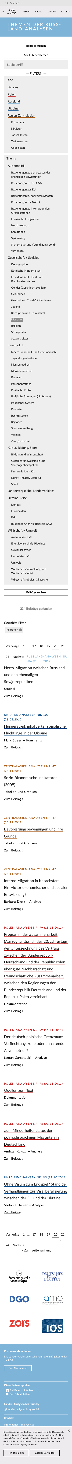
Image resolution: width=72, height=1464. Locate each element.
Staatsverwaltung (22, 428)
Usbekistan (18, 147)
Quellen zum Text (18, 1090)
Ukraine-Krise (17, 498)
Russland (14, 101)
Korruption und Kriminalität (28, 313)
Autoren (65, 12)
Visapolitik (17, 251)
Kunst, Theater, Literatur (26, 477)
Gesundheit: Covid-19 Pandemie (31, 300)
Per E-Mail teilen (19, 1394)
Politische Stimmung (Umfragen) (31, 396)
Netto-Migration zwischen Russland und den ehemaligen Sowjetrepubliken (34, 675)
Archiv (38, 12)
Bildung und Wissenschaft (27, 454)
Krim (14, 517)
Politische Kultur (21, 390)
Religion (16, 325)
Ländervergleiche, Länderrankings (31, 490)
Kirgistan (16, 128)
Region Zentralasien (21, 115)
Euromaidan (18, 511)
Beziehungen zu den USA (26, 183)
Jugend (15, 306)
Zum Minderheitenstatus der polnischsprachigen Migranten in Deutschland (31, 1137)
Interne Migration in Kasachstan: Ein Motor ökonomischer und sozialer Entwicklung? (36, 888)
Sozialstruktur (19, 338)
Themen (25, 12)
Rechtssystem (19, 415)
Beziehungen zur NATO (25, 202)
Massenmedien (20, 364)
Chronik (52, 12)
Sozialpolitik (18, 332)
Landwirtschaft (20, 556)
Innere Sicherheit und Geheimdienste (34, 352)
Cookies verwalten (45, 1453)
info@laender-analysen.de (19, 1424)
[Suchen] (7, 3)
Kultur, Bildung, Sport (22, 447)
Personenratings (21, 384)
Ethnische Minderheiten (26, 270)
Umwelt (16, 562)
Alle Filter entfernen (36, 55)
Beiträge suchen (36, 45)
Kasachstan (18, 122)
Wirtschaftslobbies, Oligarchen (30, 579)
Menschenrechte (21, 371)
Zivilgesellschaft (21, 441)
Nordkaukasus (20, 225)
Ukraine (13, 108)
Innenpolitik (16, 345)
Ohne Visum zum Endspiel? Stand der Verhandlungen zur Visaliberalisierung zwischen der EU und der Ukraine (35, 1191)
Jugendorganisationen (24, 358)
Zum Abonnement (18, 1368)
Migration (17, 319)
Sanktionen (18, 232)
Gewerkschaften (21, 550)
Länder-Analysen (12, 11)
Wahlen (16, 434)
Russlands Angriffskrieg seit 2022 (31, 523)
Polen (12, 94)
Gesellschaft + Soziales (23, 257)
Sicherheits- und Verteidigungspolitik (33, 244)
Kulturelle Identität (23, 471)
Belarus (13, 87)
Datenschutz (58, 1432)
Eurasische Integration (25, 219)
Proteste (16, 409)
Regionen (16, 422)
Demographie (19, 264)
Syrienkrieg (18, 238)
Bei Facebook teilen (21, 1390)
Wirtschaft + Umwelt (22, 530)
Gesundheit (18, 294)
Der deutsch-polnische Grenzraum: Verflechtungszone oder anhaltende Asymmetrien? (34, 1044)
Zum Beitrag (12, 696)
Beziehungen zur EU (23, 189)
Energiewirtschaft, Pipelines (28, 543)
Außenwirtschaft (21, 537)
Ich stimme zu (16, 1453)
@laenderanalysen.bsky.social (21, 1409)
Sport (14, 484)
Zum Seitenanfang (37, 1250)
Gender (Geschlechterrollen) (28, 287)
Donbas (16, 504)
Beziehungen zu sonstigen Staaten (32, 196)
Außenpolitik (16, 165)
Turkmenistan (19, 141)
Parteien (16, 377)
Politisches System (22, 403)
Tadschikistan (19, 135)
